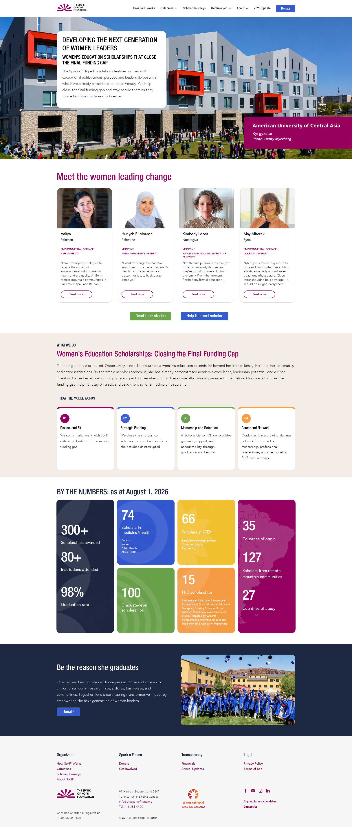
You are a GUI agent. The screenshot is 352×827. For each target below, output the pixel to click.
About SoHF (65, 779)
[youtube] (253, 791)
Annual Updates (193, 769)
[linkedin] (268, 791)
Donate (124, 763)
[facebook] (245, 791)
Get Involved (128, 769)
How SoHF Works (69, 763)
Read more (76, 294)
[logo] (72, 5)
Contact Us (250, 807)
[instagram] (260, 791)
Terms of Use (253, 769)
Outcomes (64, 769)
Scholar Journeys (69, 774)
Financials (188, 763)
